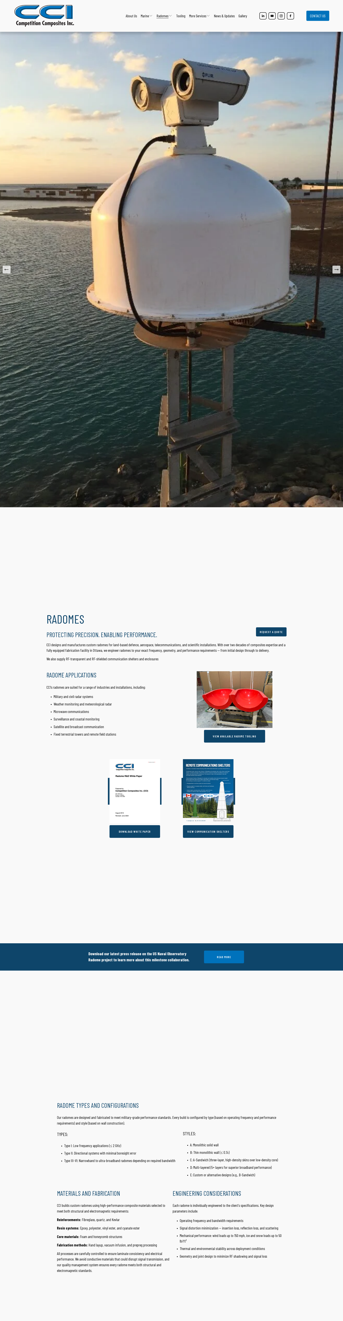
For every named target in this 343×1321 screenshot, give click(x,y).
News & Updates (224, 16)
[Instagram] (281, 15)
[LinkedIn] (263, 15)
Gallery (242, 16)
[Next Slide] (336, 270)
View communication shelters (208, 831)
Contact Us (317, 16)
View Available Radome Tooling (234, 736)
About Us (131, 16)
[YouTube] (272, 15)
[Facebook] (290, 15)
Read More (224, 957)
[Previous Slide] (7, 270)
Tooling (180, 16)
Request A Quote (271, 632)
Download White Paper (135, 831)
